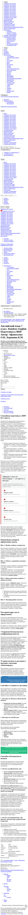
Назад (5, 2)
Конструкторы (11, 41)
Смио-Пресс (10, 84)
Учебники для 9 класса (10, 14)
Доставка (6, 52)
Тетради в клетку (11, 32)
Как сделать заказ (8, 411)
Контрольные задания (6, 861)
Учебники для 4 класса (10, 7)
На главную (7, 311)
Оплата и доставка (9, 412)
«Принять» (3, 913)
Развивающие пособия (10, 36)
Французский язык (9, 21)
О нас (5, 49)
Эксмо (8, 89)
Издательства (7, 55)
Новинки (6, 199)
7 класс (16, 860)
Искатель (9, 71)
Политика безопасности (17, 870)
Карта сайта (5, 900)
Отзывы (6, 202)
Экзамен (9, 88)
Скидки (9, 897)
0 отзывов (6, 352)
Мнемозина (10, 75)
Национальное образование (14, 78)
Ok (22, 913)
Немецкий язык (8, 20)
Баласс (8, 61)
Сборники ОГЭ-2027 (9, 24)
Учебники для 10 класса (10, 16)
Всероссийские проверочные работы (13, 27)
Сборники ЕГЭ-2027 (9, 25)
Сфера (8, 85)
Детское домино (11, 38)
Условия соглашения (6, 871)
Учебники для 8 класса (10, 13)
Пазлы (8, 42)
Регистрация (10, 103)
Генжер (9, 66)
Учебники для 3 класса (10, 6)
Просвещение (10, 79)
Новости (6, 874)
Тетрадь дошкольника (9, 28)
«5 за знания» (10, 56)
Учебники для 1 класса (10, 3)
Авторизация (10, 102)
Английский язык (8, 18)
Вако (8, 63)
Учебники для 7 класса (10, 11)
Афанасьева (21, 860)
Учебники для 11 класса (10, 17)
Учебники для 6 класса (10, 10)
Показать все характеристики (11, 377)
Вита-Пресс (10, 64)
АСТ (8, 59)
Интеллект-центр (11, 70)
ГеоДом (9, 67)
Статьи (5, 198)
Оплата (6, 50)
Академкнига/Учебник (13, 57)
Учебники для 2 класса (10, 5)
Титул (8, 86)
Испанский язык (8, 23)
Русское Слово (11, 82)
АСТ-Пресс (10, 60)
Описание (6, 406)
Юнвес (8, 92)
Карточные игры (11, 39)
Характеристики (8, 408)
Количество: (4, 382)
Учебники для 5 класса (10, 9)
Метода (9, 74)
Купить (3, 389)
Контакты (6, 53)
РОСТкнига (10, 81)
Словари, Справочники (10, 35)
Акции (5, 201)
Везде (5, 113)
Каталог (5, 207)
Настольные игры (11, 45)
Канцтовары (7, 30)
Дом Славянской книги (13, 68)
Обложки (9, 31)
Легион (9, 73)
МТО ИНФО (10, 77)
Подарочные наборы (12, 43)
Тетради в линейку (12, 34)
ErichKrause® (10, 91)
